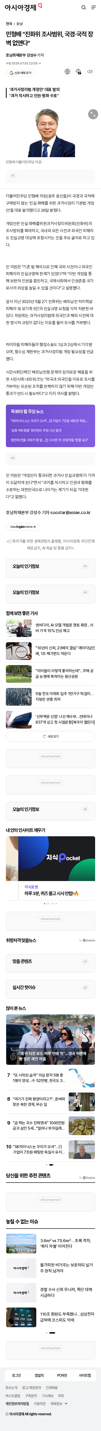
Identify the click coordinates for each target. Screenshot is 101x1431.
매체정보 (56, 1403)
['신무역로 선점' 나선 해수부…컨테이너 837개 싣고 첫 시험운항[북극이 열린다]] (19, 727)
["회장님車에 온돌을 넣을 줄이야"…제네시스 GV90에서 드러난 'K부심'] (21, 1326)
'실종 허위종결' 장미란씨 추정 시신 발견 (36, 430)
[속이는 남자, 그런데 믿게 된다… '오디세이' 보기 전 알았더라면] (21, 1301)
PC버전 (62, 1375)
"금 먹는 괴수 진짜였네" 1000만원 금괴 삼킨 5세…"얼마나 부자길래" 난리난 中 (39, 1128)
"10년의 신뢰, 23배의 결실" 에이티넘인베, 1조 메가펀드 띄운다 (65, 651)
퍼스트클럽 (12, 1395)
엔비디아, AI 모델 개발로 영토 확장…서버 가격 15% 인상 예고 (64, 628)
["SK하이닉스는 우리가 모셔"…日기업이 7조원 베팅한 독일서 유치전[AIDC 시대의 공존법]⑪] (82, 1158)
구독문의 (31, 1395)
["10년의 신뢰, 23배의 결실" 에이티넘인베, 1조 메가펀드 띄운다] (19, 659)
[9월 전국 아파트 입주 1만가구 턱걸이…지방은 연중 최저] (19, 704)
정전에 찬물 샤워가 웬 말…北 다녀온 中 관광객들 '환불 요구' (49, 440)
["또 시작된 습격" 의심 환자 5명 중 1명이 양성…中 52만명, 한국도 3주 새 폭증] (82, 1086)
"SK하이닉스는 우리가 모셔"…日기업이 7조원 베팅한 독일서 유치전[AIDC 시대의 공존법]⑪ (39, 1152)
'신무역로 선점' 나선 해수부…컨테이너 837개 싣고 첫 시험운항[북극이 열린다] (65, 719)
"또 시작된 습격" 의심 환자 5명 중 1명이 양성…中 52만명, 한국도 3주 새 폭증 (38, 1081)
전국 (9, 24)
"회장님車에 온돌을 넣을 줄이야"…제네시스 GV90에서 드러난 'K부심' (66, 1317)
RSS (61, 1395)
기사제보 (47, 1395)
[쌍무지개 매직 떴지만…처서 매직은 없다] (21, 1277)
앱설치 (39, 1375)
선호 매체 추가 (22, 73)
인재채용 (52, 1387)
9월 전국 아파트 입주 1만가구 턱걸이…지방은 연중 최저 (64, 696)
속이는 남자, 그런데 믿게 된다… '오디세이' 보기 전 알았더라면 (65, 1292)
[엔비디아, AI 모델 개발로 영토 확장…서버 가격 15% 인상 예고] (19, 636)
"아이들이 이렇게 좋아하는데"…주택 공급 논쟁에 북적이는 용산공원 (65, 674)
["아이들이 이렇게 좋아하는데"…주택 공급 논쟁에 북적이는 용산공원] (19, 682)
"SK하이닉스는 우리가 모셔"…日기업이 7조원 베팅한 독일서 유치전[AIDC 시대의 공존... (50, 421)
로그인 (16, 1375)
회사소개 (11, 1387)
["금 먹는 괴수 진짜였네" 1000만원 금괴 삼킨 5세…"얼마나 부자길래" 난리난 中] (82, 1134)
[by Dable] (87, 1177)
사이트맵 (85, 1375)
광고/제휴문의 (31, 1387)
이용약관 (40, 1403)
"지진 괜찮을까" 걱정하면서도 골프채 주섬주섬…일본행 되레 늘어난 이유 (66, 1244)
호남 (19, 24)
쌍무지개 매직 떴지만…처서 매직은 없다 (66, 1268)
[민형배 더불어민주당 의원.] (50, 132)
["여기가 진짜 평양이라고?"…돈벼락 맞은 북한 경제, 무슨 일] (82, 1110)
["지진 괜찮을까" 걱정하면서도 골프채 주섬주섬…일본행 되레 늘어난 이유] (21, 1252)
